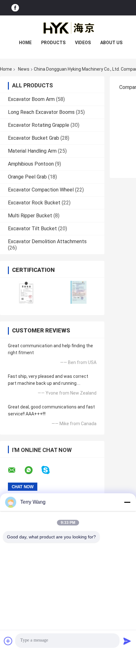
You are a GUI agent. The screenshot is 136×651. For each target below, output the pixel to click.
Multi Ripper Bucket (30, 216)
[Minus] (127, 502)
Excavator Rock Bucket (34, 203)
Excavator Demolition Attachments (47, 241)
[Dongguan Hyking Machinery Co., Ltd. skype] (49, 470)
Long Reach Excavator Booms (41, 112)
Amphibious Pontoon (31, 164)
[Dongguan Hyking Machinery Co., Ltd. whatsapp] (32, 470)
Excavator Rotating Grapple (38, 125)
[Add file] (8, 641)
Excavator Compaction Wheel (41, 190)
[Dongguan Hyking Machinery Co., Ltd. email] (16, 470)
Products (53, 42)
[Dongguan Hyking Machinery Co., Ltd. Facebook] (15, 8)
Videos (83, 42)
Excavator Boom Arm (31, 99)
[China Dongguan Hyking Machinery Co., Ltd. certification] (26, 292)
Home (25, 42)
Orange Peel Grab (27, 177)
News (23, 69)
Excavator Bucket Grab (33, 138)
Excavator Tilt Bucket (32, 229)
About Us (111, 42)
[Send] (127, 641)
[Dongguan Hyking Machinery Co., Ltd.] (68, 28)
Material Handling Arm (32, 151)
